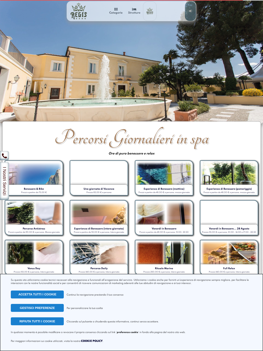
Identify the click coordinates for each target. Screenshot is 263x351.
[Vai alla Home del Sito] (79, 11)
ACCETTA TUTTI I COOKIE (37, 294)
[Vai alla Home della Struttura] (149, 11)
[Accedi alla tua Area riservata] (190, 11)
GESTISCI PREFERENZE (37, 308)
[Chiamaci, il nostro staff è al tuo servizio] (4, 155)
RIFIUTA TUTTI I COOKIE (37, 321)
